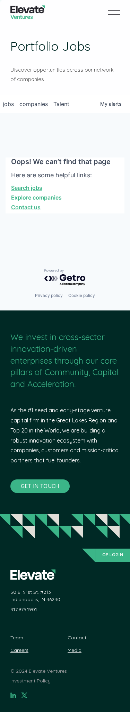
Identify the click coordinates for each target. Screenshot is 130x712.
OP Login (112, 554)
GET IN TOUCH (40, 486)
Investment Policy (30, 681)
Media (74, 650)
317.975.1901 (23, 609)
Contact (77, 637)
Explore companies (36, 197)
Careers (19, 650)
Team (16, 637)
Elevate (27, 12)
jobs (8, 103)
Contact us (26, 207)
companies (33, 103)
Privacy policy (49, 295)
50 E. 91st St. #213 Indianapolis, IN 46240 (35, 595)
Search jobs (26, 187)
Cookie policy (81, 295)
